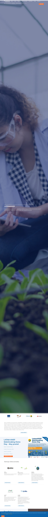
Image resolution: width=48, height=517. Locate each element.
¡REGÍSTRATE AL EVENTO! (8, 456)
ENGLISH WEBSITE (23, 432)
